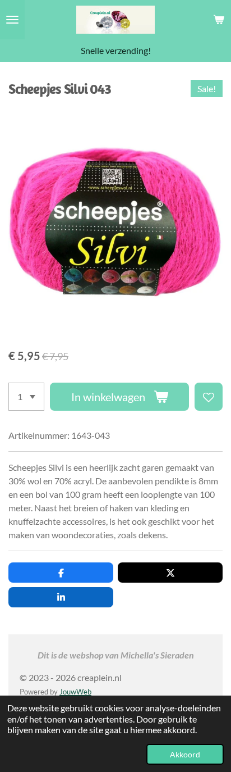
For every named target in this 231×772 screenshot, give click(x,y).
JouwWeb (75, 691)
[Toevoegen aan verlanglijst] (209, 397)
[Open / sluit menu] (12, 19)
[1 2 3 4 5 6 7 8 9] (26, 397)
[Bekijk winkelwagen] (218, 19)
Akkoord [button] (185, 754)
